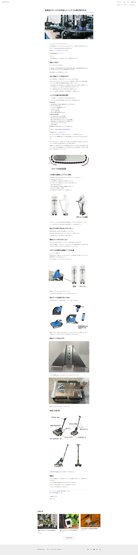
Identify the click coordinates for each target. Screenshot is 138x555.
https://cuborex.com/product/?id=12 (62, 129)
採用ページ (58, 492)
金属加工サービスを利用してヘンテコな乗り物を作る (126, 4)
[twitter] (88, 549)
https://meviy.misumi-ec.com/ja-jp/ (63, 48)
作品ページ (58, 471)
